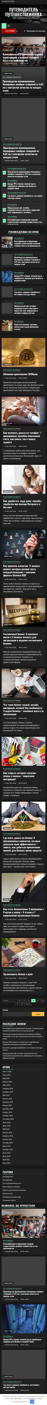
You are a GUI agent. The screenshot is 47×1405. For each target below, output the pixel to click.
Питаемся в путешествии (12, 1197)
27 (17, 1004)
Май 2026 (6, 1078)
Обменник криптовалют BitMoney (20, 374)
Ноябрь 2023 (7, 1139)
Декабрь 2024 (8, 1109)
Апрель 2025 (7, 1099)
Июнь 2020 (6, 1156)
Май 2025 (6, 1095)
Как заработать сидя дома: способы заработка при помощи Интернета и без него (22, 504)
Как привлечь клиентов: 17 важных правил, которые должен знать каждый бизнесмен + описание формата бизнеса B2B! (21, 570)
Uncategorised (8, 1176)
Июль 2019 (6, 1163)
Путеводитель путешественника (23, 12)
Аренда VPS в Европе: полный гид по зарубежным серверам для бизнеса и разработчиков (22, 174)
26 (43, 1000)
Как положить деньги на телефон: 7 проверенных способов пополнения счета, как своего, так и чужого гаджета (22, 437)
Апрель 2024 (7, 1132)
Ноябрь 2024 (7, 1112)
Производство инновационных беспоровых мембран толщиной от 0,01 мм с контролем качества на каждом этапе (24, 222)
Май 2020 (6, 1160)
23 (29, 1000)
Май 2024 (6, 1129)
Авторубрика (12, 168)
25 (38, 1000)
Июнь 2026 (6, 1075)
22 (24, 1000)
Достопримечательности (17, 180)
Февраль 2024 (8, 1136)
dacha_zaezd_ (24, 157)
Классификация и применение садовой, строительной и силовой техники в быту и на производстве (25, 210)
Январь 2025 (7, 1105)
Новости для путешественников (14, 1190)
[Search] (43, 26)
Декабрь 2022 (8, 1149)
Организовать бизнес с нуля (18, 974)
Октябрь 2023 (8, 1143)
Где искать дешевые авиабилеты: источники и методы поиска (25, 184)
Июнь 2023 (6, 1146)
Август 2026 (7, 1071)
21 (20, 1000)
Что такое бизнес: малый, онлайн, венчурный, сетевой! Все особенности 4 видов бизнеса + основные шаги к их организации (23, 709)
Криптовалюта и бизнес (12, 370)
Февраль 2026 (8, 1088)
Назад (5, 1000)
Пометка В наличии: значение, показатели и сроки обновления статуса (26, 326)
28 (22, 1004)
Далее (28, 1004)
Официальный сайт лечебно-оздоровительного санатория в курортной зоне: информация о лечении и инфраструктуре (24, 199)
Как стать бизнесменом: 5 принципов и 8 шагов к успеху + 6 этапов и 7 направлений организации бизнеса (23, 912)
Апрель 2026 (7, 1082)
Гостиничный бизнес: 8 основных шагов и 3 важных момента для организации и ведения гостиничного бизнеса (22, 638)
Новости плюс (8, 1193)
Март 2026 (6, 1085)
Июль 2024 (6, 1122)
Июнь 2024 (6, 1126)
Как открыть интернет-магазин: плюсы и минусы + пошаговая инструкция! (19, 776)
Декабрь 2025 (8, 1092)
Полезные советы (9, 1200)
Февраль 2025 (8, 1102)
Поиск (5, 1010)
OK (32, 1401)
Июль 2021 (6, 1153)
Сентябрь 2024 (8, 1119)
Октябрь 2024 (8, 1116)
